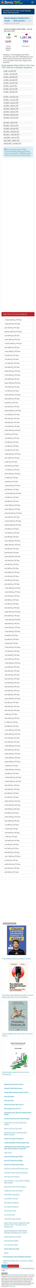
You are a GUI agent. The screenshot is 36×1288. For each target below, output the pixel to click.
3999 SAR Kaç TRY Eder (12, 624)
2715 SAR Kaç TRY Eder (12, 414)
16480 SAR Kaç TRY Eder (12, 454)
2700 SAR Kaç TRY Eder (12, 683)
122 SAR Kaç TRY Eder (12, 497)
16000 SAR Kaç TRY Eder (12, 485)
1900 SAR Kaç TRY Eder (12, 675)
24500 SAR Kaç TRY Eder (12, 339)
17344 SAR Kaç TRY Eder (12, 730)
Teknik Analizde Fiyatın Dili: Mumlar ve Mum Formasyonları (15, 1073)
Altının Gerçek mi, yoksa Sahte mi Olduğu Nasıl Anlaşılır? (16, 1182)
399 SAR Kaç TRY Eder (12, 549)
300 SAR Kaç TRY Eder (12, 489)
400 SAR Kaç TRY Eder (12, 564)
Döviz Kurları (16, 1268)
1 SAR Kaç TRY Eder (11, 837)
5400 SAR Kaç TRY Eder (12, 379)
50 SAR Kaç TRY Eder (11, 434)
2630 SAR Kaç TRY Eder (12, 687)
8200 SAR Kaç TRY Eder (12, 584)
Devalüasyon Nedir (10, 1211)
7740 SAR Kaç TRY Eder (12, 651)
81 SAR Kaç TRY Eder (11, 722)
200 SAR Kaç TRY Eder (12, 568)
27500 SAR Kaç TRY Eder (12, 817)
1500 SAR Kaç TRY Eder (12, 833)
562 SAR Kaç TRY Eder (12, 600)
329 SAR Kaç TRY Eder (12, 466)
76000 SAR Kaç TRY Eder (12, 351)
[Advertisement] (18, 234)
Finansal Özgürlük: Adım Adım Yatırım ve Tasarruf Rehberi (17, 1035)
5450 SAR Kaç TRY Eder (12, 336)
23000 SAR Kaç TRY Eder (12, 395)
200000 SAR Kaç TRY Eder (13, 525)
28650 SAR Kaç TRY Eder (12, 545)
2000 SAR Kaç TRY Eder (12, 679)
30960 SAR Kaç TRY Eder (12, 801)
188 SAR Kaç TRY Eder (12, 773)
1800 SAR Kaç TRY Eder (12, 560)
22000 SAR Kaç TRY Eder (12, 612)
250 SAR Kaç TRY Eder (12, 813)
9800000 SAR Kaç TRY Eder (13, 332)
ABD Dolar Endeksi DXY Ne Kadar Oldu (16, 1169)
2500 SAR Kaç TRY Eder (12, 809)
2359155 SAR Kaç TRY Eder (13, 513)
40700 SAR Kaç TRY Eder (12, 805)
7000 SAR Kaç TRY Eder (12, 387)
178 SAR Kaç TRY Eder (12, 446)
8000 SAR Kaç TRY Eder (12, 418)
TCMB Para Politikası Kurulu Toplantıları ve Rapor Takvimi (18, 1262)
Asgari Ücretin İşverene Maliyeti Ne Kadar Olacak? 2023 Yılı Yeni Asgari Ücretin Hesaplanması (17, 1225)
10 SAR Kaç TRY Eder (11, 829)
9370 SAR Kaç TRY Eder (12, 742)
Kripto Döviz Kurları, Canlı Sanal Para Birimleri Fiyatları (15, 1134)
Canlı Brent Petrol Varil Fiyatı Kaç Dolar (16, 1173)
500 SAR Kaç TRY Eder (12, 702)
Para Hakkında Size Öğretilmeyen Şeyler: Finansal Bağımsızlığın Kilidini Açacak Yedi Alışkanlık (17, 996)
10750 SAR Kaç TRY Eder (12, 647)
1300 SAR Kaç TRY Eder (12, 655)
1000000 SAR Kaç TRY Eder (13, 343)
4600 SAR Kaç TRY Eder (12, 710)
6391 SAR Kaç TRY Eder (12, 458)
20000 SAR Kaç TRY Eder (12, 864)
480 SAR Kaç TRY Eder (12, 580)
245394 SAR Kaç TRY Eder (13, 411)
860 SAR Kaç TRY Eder (12, 793)
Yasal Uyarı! (12, 1286)
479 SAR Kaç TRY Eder (12, 576)
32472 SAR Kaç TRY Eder (12, 541)
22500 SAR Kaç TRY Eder (12, 698)
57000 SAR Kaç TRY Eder (12, 375)
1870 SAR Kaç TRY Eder (12, 533)
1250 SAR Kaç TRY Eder (12, 438)
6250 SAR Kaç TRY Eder (12, 572)
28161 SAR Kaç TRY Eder (12, 474)
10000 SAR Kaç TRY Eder (12, 746)
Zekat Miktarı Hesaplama (11, 1195)
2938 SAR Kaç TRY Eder (12, 367)
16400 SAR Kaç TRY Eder (12, 592)
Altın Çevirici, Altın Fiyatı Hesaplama (15, 1187)
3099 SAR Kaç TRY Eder (12, 852)
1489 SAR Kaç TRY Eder (12, 422)
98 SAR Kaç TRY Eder (11, 482)
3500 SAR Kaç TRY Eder (12, 671)
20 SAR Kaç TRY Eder (11, 860)
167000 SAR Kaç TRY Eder (13, 777)
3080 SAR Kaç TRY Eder (12, 706)
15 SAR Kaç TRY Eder (11, 766)
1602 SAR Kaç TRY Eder (12, 517)
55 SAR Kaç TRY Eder (11, 635)
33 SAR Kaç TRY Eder (11, 643)
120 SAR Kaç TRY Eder (12, 450)
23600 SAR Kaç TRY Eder (12, 383)
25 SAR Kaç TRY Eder (11, 403)
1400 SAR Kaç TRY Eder (12, 426)
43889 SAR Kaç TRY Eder (12, 754)
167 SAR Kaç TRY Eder (12, 391)
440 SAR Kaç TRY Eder (12, 639)
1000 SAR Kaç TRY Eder (12, 840)
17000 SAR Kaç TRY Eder (12, 663)
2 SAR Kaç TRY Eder (11, 714)
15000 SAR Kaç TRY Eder (12, 769)
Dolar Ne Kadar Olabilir (11, 1241)
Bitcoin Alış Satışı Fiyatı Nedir (13, 1129)
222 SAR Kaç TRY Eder (12, 501)
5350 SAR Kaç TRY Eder (12, 399)
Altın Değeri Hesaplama (11, 1203)
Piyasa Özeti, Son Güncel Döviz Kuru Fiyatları (15, 1123)
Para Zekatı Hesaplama (11, 1207)
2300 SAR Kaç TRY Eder (12, 750)
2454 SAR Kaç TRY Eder (12, 407)
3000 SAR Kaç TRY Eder (12, 347)
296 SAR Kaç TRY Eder (12, 726)
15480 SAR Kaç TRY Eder (12, 758)
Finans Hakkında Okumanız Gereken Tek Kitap (16, 959)
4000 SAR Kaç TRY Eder (12, 789)
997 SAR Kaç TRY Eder (12, 797)
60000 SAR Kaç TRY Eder (12, 509)
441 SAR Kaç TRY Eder (12, 604)
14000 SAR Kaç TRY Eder (12, 620)
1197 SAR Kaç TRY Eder (12, 363)
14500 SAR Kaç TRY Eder (12, 324)
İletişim (6, 1253)
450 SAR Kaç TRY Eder (12, 848)
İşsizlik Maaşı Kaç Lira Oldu (12, 1237)
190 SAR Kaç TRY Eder (12, 359)
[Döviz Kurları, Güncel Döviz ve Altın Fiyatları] (11, 2)
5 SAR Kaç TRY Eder (11, 462)
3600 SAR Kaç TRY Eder (12, 718)
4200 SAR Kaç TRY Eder (12, 596)
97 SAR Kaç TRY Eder (11, 478)
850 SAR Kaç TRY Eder (12, 537)
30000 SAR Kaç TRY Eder (12, 430)
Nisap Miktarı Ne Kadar (11, 1199)
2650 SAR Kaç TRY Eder (12, 691)
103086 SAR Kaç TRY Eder (13, 781)
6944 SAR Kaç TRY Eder (12, 659)
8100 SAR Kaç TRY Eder (12, 738)
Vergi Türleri (8, 1153)
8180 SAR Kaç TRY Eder (12, 667)
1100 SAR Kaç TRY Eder (12, 470)
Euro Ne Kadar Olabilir (11, 1245)
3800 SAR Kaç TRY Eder (12, 785)
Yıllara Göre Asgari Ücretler (12, 1219)
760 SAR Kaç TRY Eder (12, 355)
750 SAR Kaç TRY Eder (12, 844)
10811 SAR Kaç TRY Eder (12, 856)
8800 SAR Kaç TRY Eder (12, 616)
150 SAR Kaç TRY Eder (12, 442)
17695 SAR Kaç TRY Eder (12, 631)
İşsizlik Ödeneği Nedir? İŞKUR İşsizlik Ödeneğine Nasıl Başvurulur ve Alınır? (15, 1232)
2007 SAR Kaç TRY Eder (12, 328)
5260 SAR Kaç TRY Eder (12, 608)
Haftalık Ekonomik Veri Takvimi (13, 1191)
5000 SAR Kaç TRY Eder (12, 695)
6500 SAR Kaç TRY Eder (12, 821)
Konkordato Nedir (9, 1215)
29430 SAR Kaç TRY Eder (12, 627)
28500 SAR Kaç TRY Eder (12, 371)
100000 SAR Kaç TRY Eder (13, 521)
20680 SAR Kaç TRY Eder (12, 762)
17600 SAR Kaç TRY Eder (12, 588)
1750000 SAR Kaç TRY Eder (13, 320)
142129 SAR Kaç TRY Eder (13, 493)
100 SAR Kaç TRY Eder (12, 825)
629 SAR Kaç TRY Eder (12, 553)
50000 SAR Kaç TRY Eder (12, 556)
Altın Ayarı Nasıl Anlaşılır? (12, 1177)
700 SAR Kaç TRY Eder (12, 529)
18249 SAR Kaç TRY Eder (12, 505)
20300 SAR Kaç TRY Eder (12, 734)
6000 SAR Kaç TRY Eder (12, 868)
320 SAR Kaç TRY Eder (12, 872)
